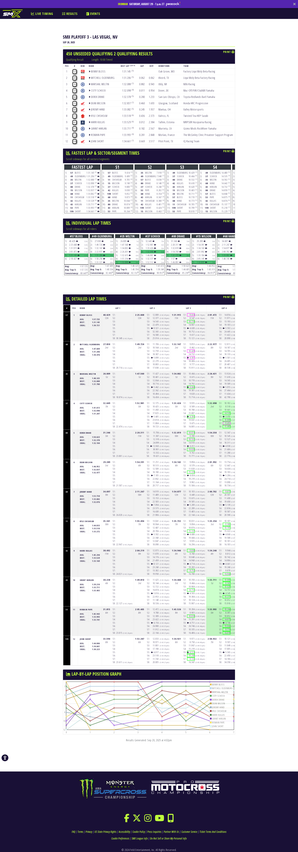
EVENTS (94, 13)
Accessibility (124, 832)
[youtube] (160, 820)
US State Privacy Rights (105, 832)
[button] (149, 4)
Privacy (89, 832)
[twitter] (136, 820)
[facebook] (127, 820)
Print (227, 52)
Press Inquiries (154, 832)
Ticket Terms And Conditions (213, 832)
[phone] (170, 820)
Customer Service (189, 832)
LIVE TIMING (43, 13)
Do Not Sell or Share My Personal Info (168, 838)
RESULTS (71, 13)
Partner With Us (171, 832)
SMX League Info (140, 838)
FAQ (73, 832)
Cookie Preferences (120, 838)
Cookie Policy (138, 832)
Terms (80, 832)
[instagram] (148, 820)
